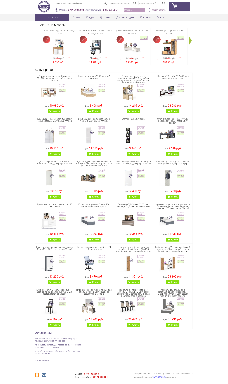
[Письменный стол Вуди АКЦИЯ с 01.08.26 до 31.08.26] (58, 47)
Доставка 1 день (125, 17)
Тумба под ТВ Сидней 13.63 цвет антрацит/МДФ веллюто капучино (133, 205)
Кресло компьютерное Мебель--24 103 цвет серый (94, 248)
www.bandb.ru (159, 377)
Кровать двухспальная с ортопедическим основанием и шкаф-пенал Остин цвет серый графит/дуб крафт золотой (173, 293)
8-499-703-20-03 (76, 10)
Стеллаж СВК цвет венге (133, 119)
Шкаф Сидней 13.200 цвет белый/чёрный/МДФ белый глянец (93, 120)
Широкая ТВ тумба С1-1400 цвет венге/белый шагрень (173, 77)
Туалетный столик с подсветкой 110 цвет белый (54, 205)
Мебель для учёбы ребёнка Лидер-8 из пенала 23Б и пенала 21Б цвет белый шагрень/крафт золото (172, 249)
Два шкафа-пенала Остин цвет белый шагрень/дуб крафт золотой (54, 162)
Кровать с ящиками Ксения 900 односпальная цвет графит (94, 205)
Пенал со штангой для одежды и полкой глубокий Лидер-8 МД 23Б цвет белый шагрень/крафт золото (133, 249)
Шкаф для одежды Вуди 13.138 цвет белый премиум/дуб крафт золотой (133, 162)
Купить (56, 111)
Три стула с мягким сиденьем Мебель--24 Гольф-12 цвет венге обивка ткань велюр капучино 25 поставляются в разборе (133, 293)
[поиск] (135, 3)
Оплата (76, 17)
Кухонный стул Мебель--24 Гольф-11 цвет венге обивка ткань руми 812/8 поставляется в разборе (54, 292)
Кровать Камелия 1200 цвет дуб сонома (94, 77)
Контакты (145, 17)
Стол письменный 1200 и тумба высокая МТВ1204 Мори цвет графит (173, 121)
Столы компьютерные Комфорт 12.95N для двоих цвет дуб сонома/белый (54, 78)
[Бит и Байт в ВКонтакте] (44, 375)
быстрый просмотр (62, 85)
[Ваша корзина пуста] (179, 6)
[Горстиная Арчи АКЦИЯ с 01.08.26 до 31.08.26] (169, 47)
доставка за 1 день (144, 37)
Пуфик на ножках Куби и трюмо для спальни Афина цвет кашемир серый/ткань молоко (94, 292)
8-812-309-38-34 (110, 10)
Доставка (105, 17)
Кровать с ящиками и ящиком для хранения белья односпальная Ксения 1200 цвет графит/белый (173, 206)
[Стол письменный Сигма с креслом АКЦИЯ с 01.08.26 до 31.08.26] (95, 47)
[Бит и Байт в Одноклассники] (37, 375)
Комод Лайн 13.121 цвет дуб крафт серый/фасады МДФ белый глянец (54, 120)
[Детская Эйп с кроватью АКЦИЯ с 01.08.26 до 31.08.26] (132, 47)
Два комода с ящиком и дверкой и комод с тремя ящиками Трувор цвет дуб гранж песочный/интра (94, 163)
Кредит (90, 17)
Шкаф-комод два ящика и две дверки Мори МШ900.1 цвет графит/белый (54, 248)
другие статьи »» (42, 360)
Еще (159, 17)
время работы (159, 10)
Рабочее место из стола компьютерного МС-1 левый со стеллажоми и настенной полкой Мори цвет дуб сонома (133, 79)
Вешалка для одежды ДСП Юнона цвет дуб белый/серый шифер (172, 162)
